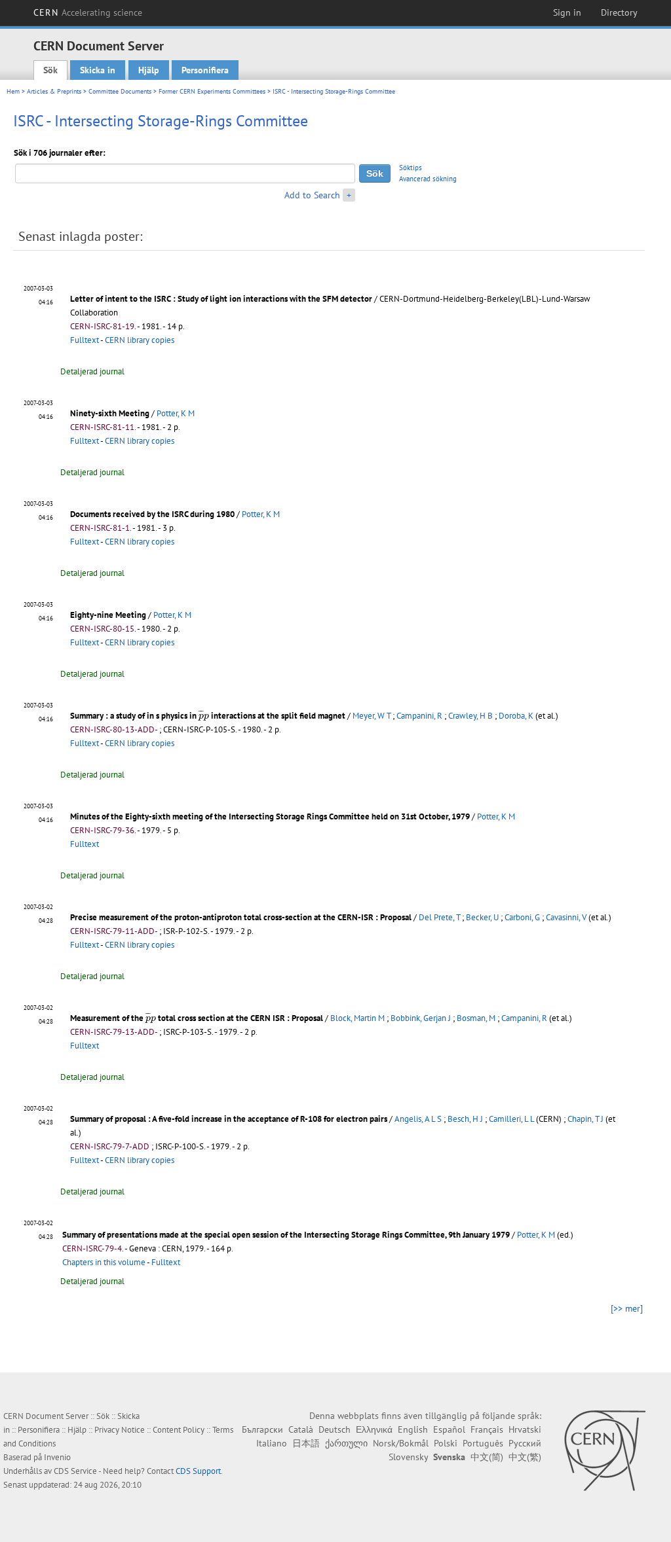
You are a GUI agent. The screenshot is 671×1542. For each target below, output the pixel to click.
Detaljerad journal (92, 371)
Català (300, 1429)
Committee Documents (119, 91)
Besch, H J (465, 1118)
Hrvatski (524, 1429)
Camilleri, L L (511, 1118)
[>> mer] (627, 1308)
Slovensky (408, 1457)
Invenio (57, 1457)
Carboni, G (522, 917)
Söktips (410, 167)
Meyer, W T (372, 715)
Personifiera (205, 70)
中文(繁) (524, 1457)
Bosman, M (476, 1018)
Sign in (567, 12)
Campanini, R (419, 715)
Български (262, 1429)
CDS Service (75, 1471)
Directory (619, 12)
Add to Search (312, 195)
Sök (50, 70)
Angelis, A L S (418, 1118)
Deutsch (334, 1429)
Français (486, 1429)
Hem (13, 91)
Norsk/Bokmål (401, 1443)
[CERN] (604, 1450)
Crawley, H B (470, 715)
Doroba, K (516, 715)
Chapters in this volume (103, 1262)
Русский (524, 1443)
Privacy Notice (119, 1429)
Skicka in (97, 70)
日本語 (306, 1443)
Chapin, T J (585, 1118)
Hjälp (148, 70)
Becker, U (482, 917)
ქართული (346, 1443)
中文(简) (486, 1457)
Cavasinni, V (566, 917)
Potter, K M (176, 413)
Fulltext (84, 340)
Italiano (271, 1443)
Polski (445, 1443)
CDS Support (198, 1471)
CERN (87, 12)
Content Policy (178, 1429)
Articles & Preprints (54, 91)
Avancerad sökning (428, 178)
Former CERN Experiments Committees (212, 91)
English (413, 1429)
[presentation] (204, 715)
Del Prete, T (439, 917)
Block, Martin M (357, 1018)
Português (483, 1443)
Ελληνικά (374, 1429)
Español (449, 1429)
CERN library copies (139, 340)
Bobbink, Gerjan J (421, 1018)
